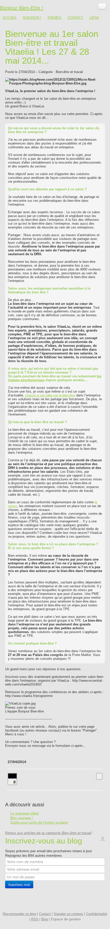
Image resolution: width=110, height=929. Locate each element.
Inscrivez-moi (19, 884)
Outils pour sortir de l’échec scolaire (39, 822)
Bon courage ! (21, 818)
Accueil (10, 18)
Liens (94, 18)
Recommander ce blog (19, 914)
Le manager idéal (24, 813)
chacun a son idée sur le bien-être (50, 395)
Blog (44, 919)
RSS (34, 919)
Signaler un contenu (68, 914)
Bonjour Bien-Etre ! (21, 8)
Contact (75, 18)
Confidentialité (96, 914)
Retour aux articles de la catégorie (48, 833)
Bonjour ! (32, 18)
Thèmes (54, 18)
